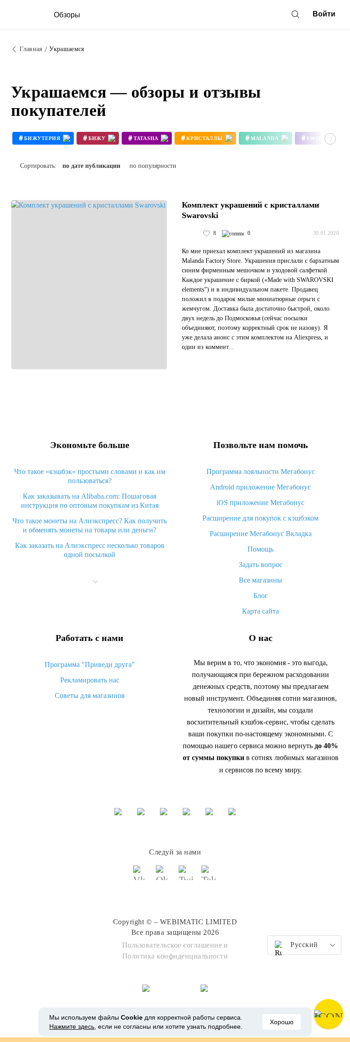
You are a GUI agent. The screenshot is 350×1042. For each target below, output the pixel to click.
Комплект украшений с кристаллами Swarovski (250, 210)
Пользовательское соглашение (172, 945)
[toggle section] (96, 581)
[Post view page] (89, 285)
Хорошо (281, 1022)
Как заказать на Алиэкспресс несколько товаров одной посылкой (90, 550)
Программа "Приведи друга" (90, 664)
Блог (260, 595)
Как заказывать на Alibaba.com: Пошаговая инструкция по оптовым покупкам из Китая (90, 500)
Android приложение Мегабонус (260, 487)
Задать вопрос (261, 564)
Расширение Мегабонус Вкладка (261, 533)
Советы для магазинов (90, 695)
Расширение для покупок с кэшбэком (260, 518)
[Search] (295, 14)
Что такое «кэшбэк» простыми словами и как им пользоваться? (89, 476)
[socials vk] (140, 876)
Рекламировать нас (89, 680)
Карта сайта (260, 611)
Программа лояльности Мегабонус (260, 471)
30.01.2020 (326, 233)
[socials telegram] (209, 876)
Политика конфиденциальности (175, 956)
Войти (324, 14)
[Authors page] (191, 233)
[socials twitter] (186, 876)
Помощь (260, 549)
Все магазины (260, 580)
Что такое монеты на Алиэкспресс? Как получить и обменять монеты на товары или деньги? (89, 525)
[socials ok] (163, 876)
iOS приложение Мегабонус (260, 502)
